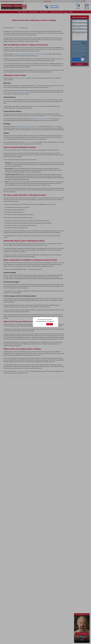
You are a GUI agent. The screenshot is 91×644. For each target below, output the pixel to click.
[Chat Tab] (45, 322)
